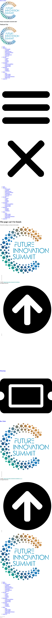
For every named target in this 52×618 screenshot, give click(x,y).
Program (6, 60)
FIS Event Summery (9, 52)
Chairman (7, 50)
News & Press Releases (10, 76)
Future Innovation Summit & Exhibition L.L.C (13, 478)
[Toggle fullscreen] (1, 616)
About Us (4, 47)
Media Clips (7, 77)
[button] (26, 132)
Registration (5, 62)
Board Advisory (8, 51)
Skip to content (3, 0)
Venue (6, 59)
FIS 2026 (4, 57)
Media (4, 72)
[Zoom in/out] (0, 616)
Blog (6, 73)
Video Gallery (8, 75)
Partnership (5, 67)
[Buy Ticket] (26, 418)
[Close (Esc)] (4, 616)
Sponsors (7, 68)
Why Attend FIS (8, 54)
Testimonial (7, 53)
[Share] (3, 616)
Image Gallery (8, 74)
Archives (7, 61)
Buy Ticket (3, 421)
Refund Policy (8, 66)
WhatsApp (3, 370)
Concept (6, 58)
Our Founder (7, 49)
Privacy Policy (8, 65)
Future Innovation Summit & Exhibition (12, 282)
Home (4, 46)
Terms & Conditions (9, 63)
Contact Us (5, 78)
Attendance (7, 70)
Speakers (7, 69)
